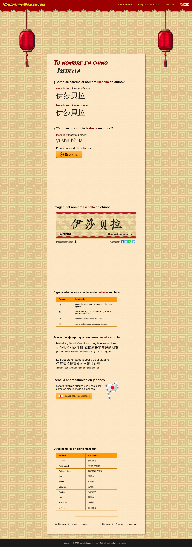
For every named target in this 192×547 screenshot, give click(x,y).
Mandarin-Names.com (24, 4)
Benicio (62, 492)
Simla (61, 481)
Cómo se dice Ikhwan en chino (72, 524)
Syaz (61, 497)
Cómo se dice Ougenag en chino (117, 524)
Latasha (62, 487)
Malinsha (63, 502)
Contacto (169, 4)
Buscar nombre (125, 4)
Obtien (62, 508)
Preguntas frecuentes (148, 4)
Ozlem (62, 461)
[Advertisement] (96, 32)
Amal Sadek (64, 466)
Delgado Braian (65, 471)
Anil (60, 476)
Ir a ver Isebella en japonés (77, 396)
